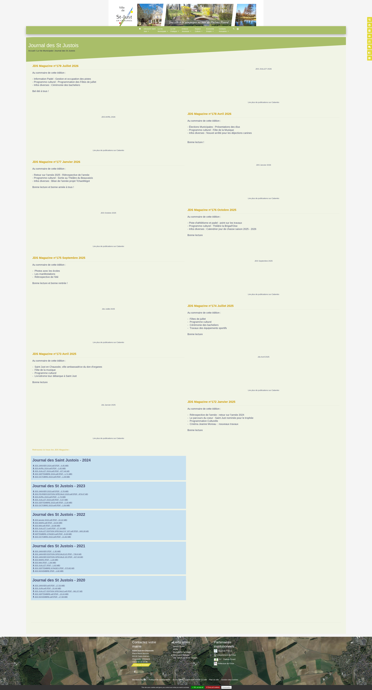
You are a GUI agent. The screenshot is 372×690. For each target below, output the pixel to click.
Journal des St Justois (64, 51)
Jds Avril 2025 (263, 357)
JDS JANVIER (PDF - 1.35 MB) (46, 551)
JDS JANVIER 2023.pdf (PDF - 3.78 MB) (50, 491)
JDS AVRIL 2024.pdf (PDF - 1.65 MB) (49, 468)
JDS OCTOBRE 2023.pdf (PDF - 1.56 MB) (51, 505)
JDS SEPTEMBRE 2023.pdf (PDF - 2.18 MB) (52, 502)
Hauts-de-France (225, 651)
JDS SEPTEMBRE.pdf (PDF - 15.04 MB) (50, 594)
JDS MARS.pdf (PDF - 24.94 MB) (47, 523)
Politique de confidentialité (159, 680)
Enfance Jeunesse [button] (186, 30)
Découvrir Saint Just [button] (150, 30)
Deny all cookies (213, 687)
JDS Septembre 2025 (264, 261)
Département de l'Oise (226, 655)
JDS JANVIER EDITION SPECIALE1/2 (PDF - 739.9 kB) (56, 554)
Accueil (31, 51)
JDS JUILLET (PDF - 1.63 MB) (46, 565)
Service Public (179, 646)
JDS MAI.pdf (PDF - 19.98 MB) (46, 526)
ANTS (175, 649)
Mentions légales (139, 680)
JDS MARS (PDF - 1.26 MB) (45, 560)
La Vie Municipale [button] (162, 30)
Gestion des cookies (229, 680)
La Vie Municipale (44, 51)
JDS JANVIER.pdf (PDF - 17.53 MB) (48, 585)
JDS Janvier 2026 (263, 165)
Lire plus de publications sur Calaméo (263, 102)
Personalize (226, 687)
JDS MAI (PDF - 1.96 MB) (44, 563)
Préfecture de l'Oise (226, 663)
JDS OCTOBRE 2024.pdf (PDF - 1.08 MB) (51, 477)
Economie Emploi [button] (210, 30)
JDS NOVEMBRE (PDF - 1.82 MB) (47, 571)
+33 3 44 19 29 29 (139, 662)
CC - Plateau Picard (227, 659)
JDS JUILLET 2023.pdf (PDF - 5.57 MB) (50, 500)
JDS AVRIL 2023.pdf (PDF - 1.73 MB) (49, 497)
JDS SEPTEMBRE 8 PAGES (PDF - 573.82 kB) (53, 568)
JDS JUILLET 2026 (263, 69)
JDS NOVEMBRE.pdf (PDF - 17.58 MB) (50, 597)
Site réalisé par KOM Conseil (185, 658)
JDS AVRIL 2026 (108, 117)
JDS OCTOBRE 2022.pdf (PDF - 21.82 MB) (51, 537)
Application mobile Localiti (196, 680)
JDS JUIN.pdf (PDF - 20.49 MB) (46, 588)
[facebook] (135, 672)
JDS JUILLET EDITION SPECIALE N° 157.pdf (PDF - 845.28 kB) (60, 531)
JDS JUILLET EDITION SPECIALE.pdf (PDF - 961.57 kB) (57, 591)
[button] (140, 29)
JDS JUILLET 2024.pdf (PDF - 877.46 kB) (50, 471)
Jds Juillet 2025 (108, 309)
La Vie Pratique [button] (173, 30)
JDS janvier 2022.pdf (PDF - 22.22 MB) (49, 520)
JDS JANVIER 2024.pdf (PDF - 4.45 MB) (50, 465)
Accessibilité (178, 680)
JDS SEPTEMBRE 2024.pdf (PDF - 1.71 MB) (52, 474)
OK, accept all (198, 687)
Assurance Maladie (181, 655)
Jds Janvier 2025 (108, 405)
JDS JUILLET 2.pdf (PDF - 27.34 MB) (49, 528)
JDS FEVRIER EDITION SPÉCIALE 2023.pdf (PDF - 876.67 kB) (60, 494)
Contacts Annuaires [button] (223, 30)
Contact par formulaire (141, 665)
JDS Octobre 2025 (108, 213)
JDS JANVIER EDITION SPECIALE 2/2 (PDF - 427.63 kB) (57, 557)
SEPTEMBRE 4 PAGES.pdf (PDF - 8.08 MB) (52, 534)
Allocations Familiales (182, 652)
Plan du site (214, 680)
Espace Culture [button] (198, 30)
